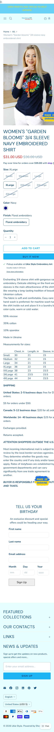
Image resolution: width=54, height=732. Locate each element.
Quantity (8, 231)
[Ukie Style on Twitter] (37, 688)
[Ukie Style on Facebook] (12, 688)
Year (40, 566)
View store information (15, 272)
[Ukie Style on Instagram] (19, 688)
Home (6, 31)
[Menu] (5, 18)
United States (16, 704)
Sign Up (22, 582)
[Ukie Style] (27, 18)
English (8, 696)
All (13, 31)
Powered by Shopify (33, 725)
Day (25, 566)
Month (12, 566)
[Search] (10, 18)
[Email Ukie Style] (6, 688)
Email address (17, 554)
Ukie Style (17, 725)
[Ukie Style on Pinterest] (31, 688)
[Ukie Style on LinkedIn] (25, 688)
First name (15, 529)
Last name (15, 541)
